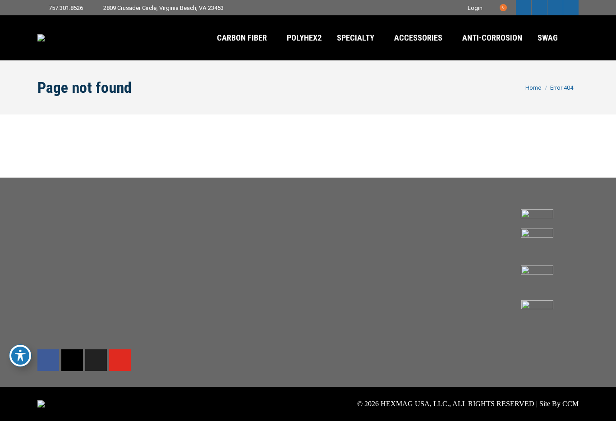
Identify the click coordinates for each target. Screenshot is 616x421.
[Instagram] (72, 360)
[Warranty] (308, 220)
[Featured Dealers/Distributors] (308, 225)
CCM (570, 403)
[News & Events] (193, 225)
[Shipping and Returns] (308, 216)
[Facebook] (48, 360)
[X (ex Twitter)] (96, 360)
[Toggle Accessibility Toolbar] (20, 355)
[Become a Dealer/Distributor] (308, 229)
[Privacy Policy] (422, 229)
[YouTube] (120, 360)
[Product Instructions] (308, 238)
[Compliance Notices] (422, 211)
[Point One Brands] (193, 211)
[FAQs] (308, 234)
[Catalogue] (193, 229)
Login (475, 8)
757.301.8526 (66, 8)
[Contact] (308, 211)
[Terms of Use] (422, 216)
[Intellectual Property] (422, 225)
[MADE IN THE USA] (193, 216)
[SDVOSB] (193, 220)
